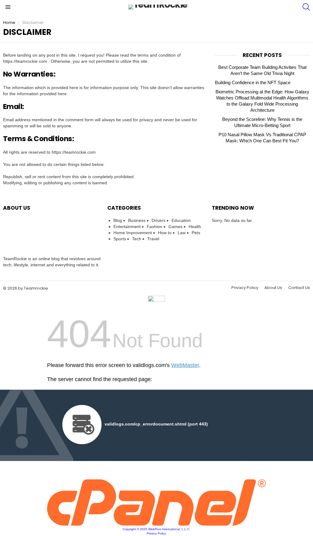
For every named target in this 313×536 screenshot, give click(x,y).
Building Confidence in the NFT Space (252, 82)
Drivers (158, 220)
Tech (136, 238)
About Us (273, 287)
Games (175, 226)
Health (195, 226)
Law (182, 232)
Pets (196, 232)
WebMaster (185, 365)
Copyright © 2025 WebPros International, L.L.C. (156, 529)
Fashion (154, 226)
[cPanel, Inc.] (156, 524)
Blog (117, 220)
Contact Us (299, 287)
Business (136, 220)
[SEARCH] (306, 7)
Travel (153, 238)
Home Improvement (132, 232)
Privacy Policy (244, 287)
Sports (119, 238)
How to (164, 232)
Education (181, 220)
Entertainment (127, 226)
